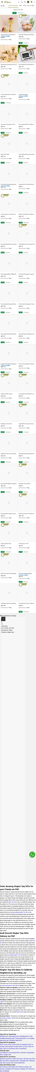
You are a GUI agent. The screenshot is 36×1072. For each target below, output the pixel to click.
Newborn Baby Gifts (16, 1040)
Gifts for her (3, 1044)
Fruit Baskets (4, 1052)
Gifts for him (12, 1044)
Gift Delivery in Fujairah (18, 1069)
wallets (2, 1002)
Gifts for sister (23, 1046)
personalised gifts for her (14, 955)
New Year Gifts (4, 1061)
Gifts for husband (22, 1044)
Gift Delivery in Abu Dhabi (7, 1067)
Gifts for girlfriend (21, 1048)
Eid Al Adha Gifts (20, 1063)
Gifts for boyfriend (9, 1048)
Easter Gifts (10, 1063)
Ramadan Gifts (24, 1061)
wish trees (20, 1012)
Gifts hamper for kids (11, 1046)
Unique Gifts (7, 1054)
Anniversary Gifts (14, 1036)
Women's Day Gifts (29, 1059)
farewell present (21, 1038)
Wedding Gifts (24, 1036)
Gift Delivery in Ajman (22, 1067)
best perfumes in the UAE (9, 985)
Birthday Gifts (4, 1036)
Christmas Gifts (14, 1061)
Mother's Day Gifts (5, 1059)
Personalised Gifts (14, 1052)
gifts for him (12, 902)
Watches (23, 1052)
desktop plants (6, 1018)
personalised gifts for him (20, 912)
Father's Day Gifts (17, 1059)
